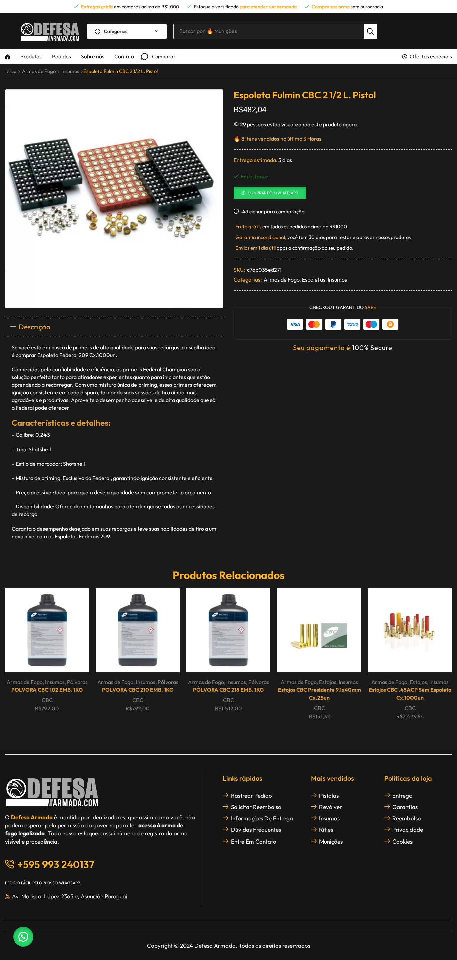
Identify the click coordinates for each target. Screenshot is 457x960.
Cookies (402, 841)
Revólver (330, 806)
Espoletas (313, 279)
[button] (158, 56)
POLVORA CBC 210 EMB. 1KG (138, 689)
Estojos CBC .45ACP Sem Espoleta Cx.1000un (410, 693)
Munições (331, 841)
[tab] (114, 327)
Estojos (327, 681)
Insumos (70, 71)
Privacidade (407, 829)
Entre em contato (253, 841)
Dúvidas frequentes (256, 829)
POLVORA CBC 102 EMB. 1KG (47, 689)
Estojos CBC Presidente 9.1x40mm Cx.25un (319, 693)
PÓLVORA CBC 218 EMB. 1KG (228, 689)
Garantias (405, 806)
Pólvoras (77, 681)
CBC (47, 700)
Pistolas (329, 795)
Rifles (326, 829)
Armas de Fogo (39, 71)
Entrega (402, 795)
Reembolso (406, 818)
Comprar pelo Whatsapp (273, 192)
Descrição (34, 326)
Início (10, 71)
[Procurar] (370, 31)
